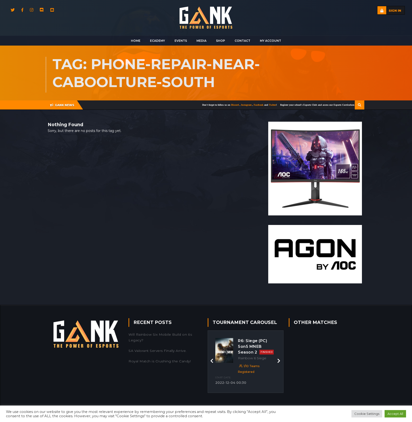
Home (135, 40)
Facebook (244, 105)
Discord (220, 105)
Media (201, 40)
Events (181, 40)
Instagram (232, 105)
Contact (242, 40)
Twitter (258, 105)
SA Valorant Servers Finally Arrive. (158, 351)
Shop (220, 40)
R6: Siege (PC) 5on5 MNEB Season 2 (255, 346)
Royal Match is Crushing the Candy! (160, 361)
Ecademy (157, 40)
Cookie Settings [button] (366, 414)
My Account (270, 40)
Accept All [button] (395, 414)
